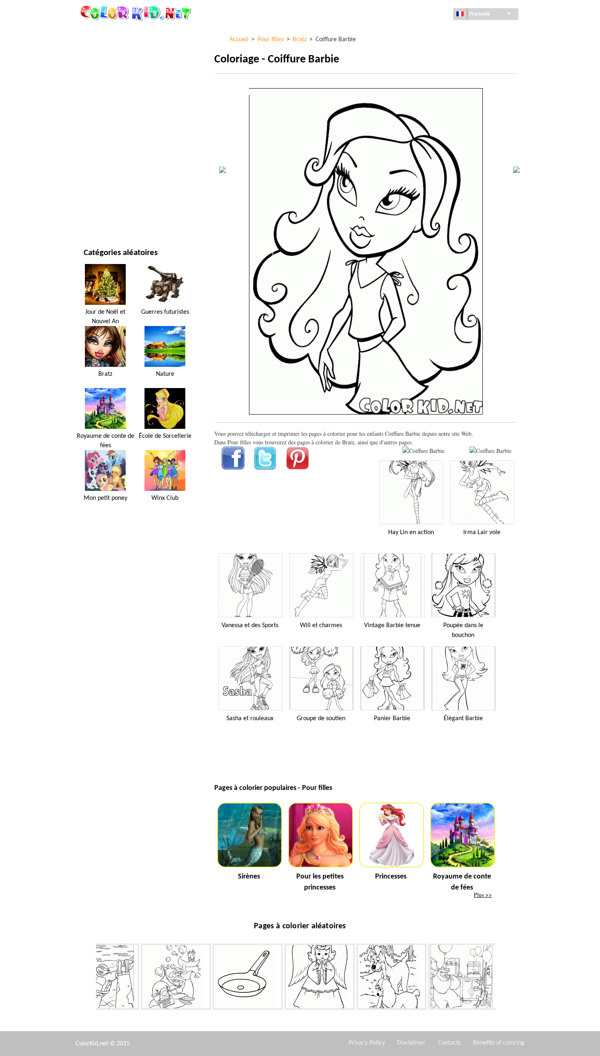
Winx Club (164, 498)
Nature (93, 216)
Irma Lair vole (481, 532)
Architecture (102, 66)
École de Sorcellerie (165, 436)
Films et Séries (103, 200)
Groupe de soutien (321, 718)
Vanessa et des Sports (250, 625)
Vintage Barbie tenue (392, 625)
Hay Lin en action (411, 532)
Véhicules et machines (114, 32)
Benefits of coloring (498, 1043)
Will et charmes (321, 625)
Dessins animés (104, 99)
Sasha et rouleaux (250, 718)
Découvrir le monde (111, 49)
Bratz (105, 374)
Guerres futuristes (165, 312)
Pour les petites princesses (320, 882)
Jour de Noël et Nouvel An (119, 183)
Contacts (449, 1043)
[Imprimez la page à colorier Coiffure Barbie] (423, 450)
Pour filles (98, 116)
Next (502, 978)
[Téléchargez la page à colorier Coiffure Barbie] (490, 450)
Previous (90, 978)
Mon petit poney (105, 498)
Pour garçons (103, 149)
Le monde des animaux (114, 83)
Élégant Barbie (463, 718)
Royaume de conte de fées (105, 440)
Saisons (94, 133)
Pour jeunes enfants (111, 166)
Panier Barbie (392, 718)
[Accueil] (137, 12)
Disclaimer (411, 1043)
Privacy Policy (367, 1043)
